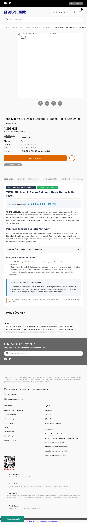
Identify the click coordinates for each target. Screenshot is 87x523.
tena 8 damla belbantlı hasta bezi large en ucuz (39, 329)
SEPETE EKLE (35, 158)
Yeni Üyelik (49, 410)
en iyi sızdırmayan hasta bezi (38, 333)
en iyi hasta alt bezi (57, 333)
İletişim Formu (9, 431)
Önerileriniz (65, 179)
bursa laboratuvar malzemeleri (56, 451)
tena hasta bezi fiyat (31, 326)
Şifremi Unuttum (50, 419)
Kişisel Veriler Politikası (53, 423)
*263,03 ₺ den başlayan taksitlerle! (15, 131)
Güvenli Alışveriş (10, 440)
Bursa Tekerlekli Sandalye (54, 434)
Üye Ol (66, 12)
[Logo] (15, 12)
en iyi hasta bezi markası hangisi (16, 333)
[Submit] (7, 353)
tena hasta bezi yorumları (14, 326)
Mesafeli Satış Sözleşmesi (13, 410)
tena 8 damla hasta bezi (13, 329)
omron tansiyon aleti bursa (54, 442)
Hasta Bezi (25, 138)
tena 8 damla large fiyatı (66, 329)
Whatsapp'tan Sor (14, 519)
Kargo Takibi (8, 423)
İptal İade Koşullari (10, 419)
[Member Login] (53, 12)
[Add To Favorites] (72, 158)
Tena (23, 141)
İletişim (6, 427)
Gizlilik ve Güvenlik (10, 415)
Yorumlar (21, 179)
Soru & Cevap (34, 179)
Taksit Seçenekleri (50, 179)
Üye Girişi (59, 12)
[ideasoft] (31, 521)
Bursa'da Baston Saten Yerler (55, 455)
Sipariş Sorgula (9, 436)
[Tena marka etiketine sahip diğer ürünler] (11, 113)
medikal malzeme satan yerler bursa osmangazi (62, 438)
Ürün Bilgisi (9, 179)
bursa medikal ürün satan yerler (56, 447)
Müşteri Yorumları (76, 3)
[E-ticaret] (43, 521)
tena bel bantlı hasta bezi (49, 326)
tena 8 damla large (66, 326)
